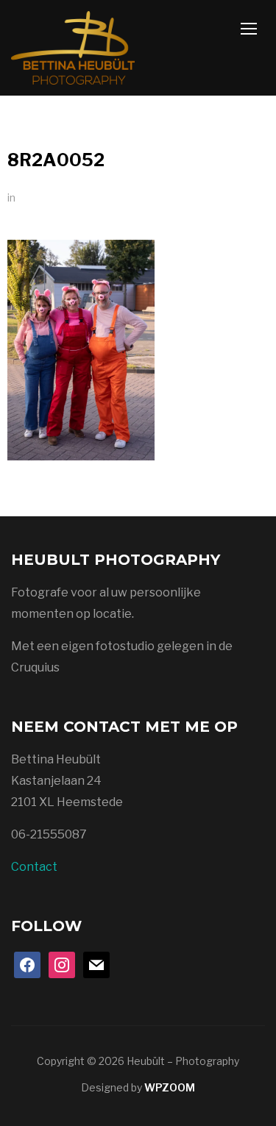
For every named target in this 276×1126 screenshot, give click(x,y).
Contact (34, 867)
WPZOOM (169, 1087)
